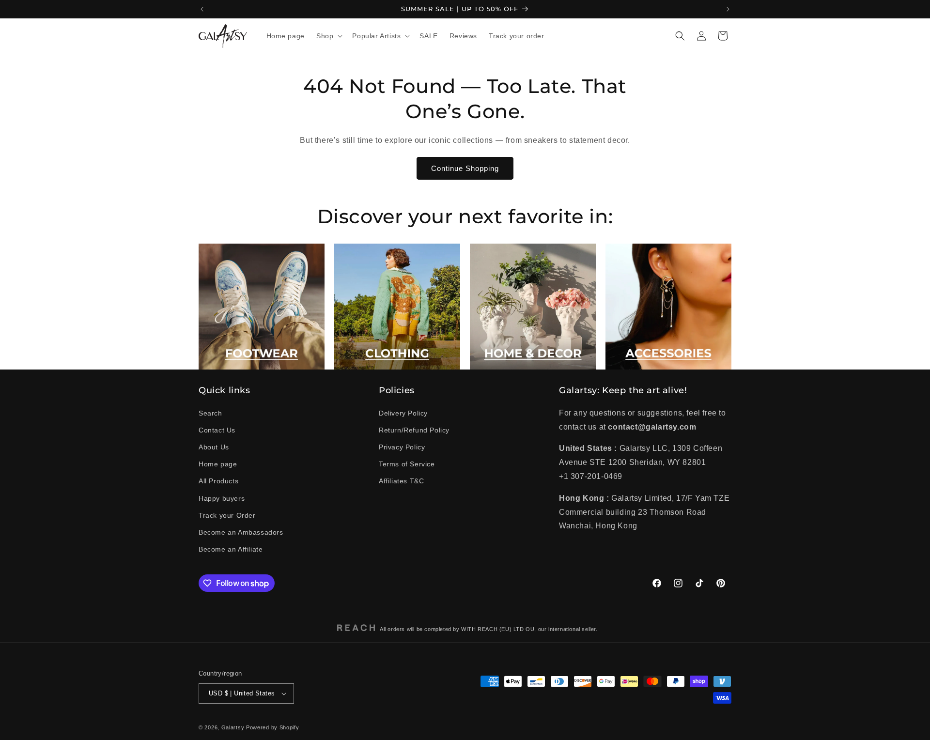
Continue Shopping (465, 168)
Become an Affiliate (231, 549)
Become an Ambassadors (241, 532)
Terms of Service (407, 464)
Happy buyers (222, 498)
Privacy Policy (402, 447)
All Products (218, 481)
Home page (218, 464)
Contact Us (217, 430)
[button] (328, 36)
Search (210, 413)
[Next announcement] (728, 9)
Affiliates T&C (401, 481)
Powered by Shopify (272, 727)
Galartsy (233, 727)
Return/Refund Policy (414, 430)
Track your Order (227, 515)
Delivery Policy (403, 413)
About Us (214, 447)
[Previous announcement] (202, 9)
